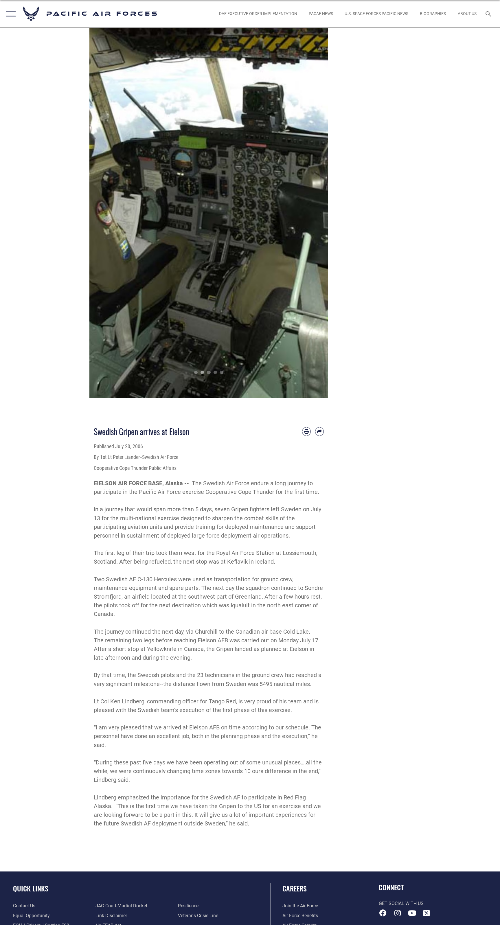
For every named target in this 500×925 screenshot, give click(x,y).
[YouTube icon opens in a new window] (412, 913)
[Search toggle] (489, 13)
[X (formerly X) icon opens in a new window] (426, 913)
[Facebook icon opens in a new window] (383, 913)
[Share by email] (319, 431)
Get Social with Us (401, 903)
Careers (294, 888)
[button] (9, 13)
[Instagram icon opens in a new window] (397, 913)
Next (316, 213)
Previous (101, 213)
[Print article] (306, 431)
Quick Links (30, 888)
